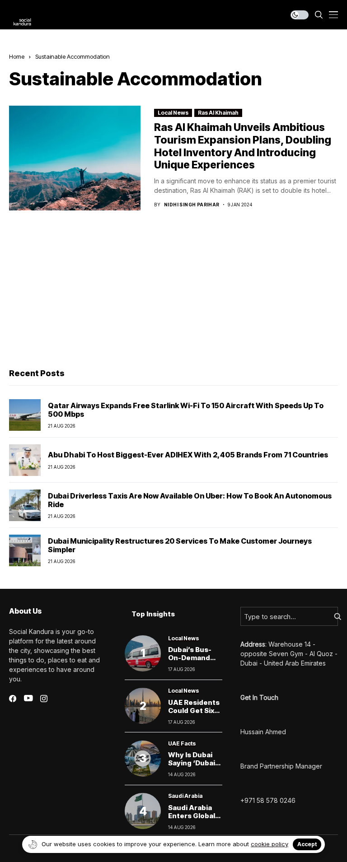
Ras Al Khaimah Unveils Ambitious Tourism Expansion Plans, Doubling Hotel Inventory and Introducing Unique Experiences (242, 146)
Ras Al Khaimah (218, 112)
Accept (307, 844)
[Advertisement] (173, 291)
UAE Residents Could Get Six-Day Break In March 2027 (194, 714)
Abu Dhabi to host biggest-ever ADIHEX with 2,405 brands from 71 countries (188, 454)
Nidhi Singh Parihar (192, 204)
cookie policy (269, 844)
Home (16, 56)
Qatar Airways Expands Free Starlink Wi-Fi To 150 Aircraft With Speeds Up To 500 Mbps (186, 410)
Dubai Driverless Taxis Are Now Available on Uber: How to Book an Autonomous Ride (190, 500)
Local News (173, 112)
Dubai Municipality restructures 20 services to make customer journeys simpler (180, 545)
